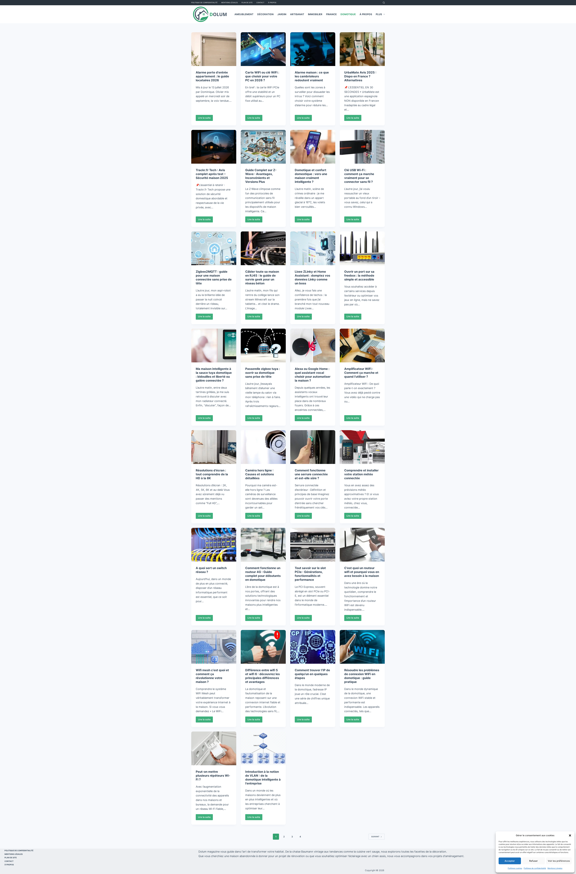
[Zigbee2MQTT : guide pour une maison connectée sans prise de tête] (213, 248)
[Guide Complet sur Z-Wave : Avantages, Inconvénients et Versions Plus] (263, 147)
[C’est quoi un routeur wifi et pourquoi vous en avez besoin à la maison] (362, 545)
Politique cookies (515, 868)
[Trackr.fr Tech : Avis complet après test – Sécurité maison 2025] (213, 147)
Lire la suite (205, 118)
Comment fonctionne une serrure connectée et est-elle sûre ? (311, 474)
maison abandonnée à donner (249, 856)
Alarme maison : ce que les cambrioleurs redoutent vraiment (312, 76)
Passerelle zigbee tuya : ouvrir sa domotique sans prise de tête (262, 372)
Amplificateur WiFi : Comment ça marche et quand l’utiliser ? (361, 372)
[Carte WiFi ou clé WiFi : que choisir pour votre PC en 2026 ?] (263, 49)
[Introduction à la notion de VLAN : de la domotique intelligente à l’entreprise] (263, 748)
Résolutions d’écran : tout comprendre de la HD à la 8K (212, 474)
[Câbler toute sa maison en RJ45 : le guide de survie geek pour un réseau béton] (263, 248)
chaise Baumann (302, 851)
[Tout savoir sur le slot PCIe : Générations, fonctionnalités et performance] (312, 545)
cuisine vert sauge (368, 851)
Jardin (281, 14)
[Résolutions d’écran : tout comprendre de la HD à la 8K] (213, 447)
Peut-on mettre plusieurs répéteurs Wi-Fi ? (213, 775)
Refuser (533, 860)
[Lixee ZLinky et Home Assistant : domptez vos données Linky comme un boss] (312, 248)
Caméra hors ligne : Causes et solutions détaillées (259, 474)
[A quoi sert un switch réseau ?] (213, 545)
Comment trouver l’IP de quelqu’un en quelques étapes (312, 674)
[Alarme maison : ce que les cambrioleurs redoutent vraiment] (312, 49)
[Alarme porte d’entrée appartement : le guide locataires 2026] (213, 49)
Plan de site (247, 2)
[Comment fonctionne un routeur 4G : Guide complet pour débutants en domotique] (263, 545)
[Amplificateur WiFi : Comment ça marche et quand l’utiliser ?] (362, 345)
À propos (272, 2)
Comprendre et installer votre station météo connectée (361, 474)
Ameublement (244, 14)
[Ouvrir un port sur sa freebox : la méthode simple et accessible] (362, 248)
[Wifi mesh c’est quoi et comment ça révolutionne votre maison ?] (213, 647)
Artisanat (297, 14)
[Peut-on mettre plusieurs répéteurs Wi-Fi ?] (213, 748)
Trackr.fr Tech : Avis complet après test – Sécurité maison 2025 (212, 174)
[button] (570, 835)
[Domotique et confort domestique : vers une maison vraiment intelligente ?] (312, 147)
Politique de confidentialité (535, 868)
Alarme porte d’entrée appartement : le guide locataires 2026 (212, 76)
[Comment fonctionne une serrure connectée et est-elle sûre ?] (312, 447)
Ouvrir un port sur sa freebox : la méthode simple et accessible (359, 275)
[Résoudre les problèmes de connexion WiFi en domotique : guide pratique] (362, 647)
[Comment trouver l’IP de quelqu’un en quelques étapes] (312, 647)
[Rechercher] (384, 3)
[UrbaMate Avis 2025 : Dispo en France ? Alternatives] (362, 49)
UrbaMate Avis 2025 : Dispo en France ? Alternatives (360, 76)
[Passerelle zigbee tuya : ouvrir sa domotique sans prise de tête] (263, 345)
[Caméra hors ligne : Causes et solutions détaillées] (263, 447)
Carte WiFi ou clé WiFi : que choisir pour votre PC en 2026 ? (262, 76)
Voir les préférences (559, 860)
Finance (331, 14)
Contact (260, 2)
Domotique (348, 14)
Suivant (375, 836)
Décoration (265, 14)
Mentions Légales (555, 868)
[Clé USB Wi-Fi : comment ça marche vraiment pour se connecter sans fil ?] (362, 147)
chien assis (379, 856)
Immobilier (315, 14)
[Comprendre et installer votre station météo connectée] (362, 447)
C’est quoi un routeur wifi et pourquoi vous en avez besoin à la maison (361, 572)
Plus (379, 14)
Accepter (510, 860)
